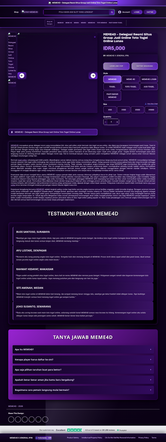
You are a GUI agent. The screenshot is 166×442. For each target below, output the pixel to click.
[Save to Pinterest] (32, 419)
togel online (22, 160)
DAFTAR (150, 12)
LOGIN (136, 12)
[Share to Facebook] (18, 419)
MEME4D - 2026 (15, 406)
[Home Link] (30, 12)
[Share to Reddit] (38, 419)
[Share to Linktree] (25, 419)
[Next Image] (93, 75)
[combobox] (76, 12)
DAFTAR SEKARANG (145, 66)
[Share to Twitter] (11, 419)
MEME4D (15, 145)
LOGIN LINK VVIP (116, 66)
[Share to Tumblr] (45, 419)
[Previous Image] (21, 75)
